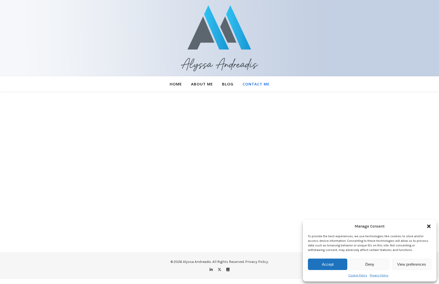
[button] (428, 226)
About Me (202, 83)
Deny (369, 264)
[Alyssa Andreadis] (219, 38)
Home (176, 83)
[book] (227, 270)
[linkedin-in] (211, 270)
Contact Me (256, 83)
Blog (227, 83)
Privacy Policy (379, 275)
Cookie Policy (357, 275)
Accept (328, 264)
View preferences (411, 264)
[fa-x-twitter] (220, 270)
